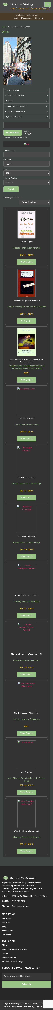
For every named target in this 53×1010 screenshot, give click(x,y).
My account (26, 18)
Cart (16, 18)
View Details (26, 262)
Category (7, 160)
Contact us (6, 935)
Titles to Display (10, 178)
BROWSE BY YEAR (12, 90)
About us (6, 922)
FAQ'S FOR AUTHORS (13, 117)
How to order (7, 931)
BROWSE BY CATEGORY (14, 96)
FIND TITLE (9, 101)
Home (4, 27)
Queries (5, 953)
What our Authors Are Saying (14, 949)
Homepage (7, 918)
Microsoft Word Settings (12, 961)
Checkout (39, 18)
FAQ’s (4, 945)
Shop (4, 926)
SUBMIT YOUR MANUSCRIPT (16, 106)
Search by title (9, 150)
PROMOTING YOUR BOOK (15, 111)
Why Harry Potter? (10, 957)
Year (5, 169)
